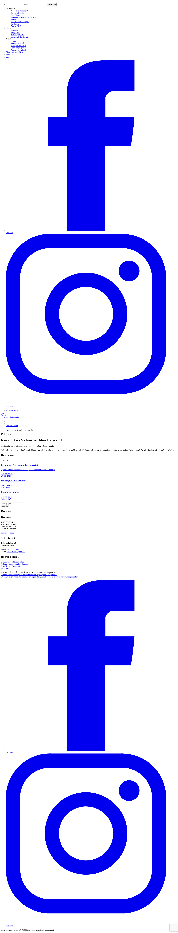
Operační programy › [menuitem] (19, 48)
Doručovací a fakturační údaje (12, 562)
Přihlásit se (52, 4)
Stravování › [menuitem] (15, 19)
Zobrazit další (6, 499)
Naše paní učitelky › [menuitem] (18, 46)
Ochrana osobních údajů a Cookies (14, 564)
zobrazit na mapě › (8, 533)
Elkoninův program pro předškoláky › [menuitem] (25, 17)
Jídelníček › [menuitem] (15, 30)
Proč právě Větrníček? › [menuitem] (20, 11)
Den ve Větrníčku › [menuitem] (18, 13)
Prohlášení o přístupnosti (10, 566)
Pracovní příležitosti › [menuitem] (19, 50)
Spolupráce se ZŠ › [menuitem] (18, 43)
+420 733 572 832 (14, 549)
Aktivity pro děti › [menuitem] (17, 35)
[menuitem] (10, 9)
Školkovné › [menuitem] (15, 24)
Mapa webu (5, 568)
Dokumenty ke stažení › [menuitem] (20, 37)
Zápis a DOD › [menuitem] (16, 26)
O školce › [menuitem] (15, 41)
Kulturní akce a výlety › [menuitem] (20, 22)
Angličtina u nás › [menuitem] (17, 15)
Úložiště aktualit (12, 426)
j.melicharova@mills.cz (16, 552)
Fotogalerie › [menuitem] (15, 33)
